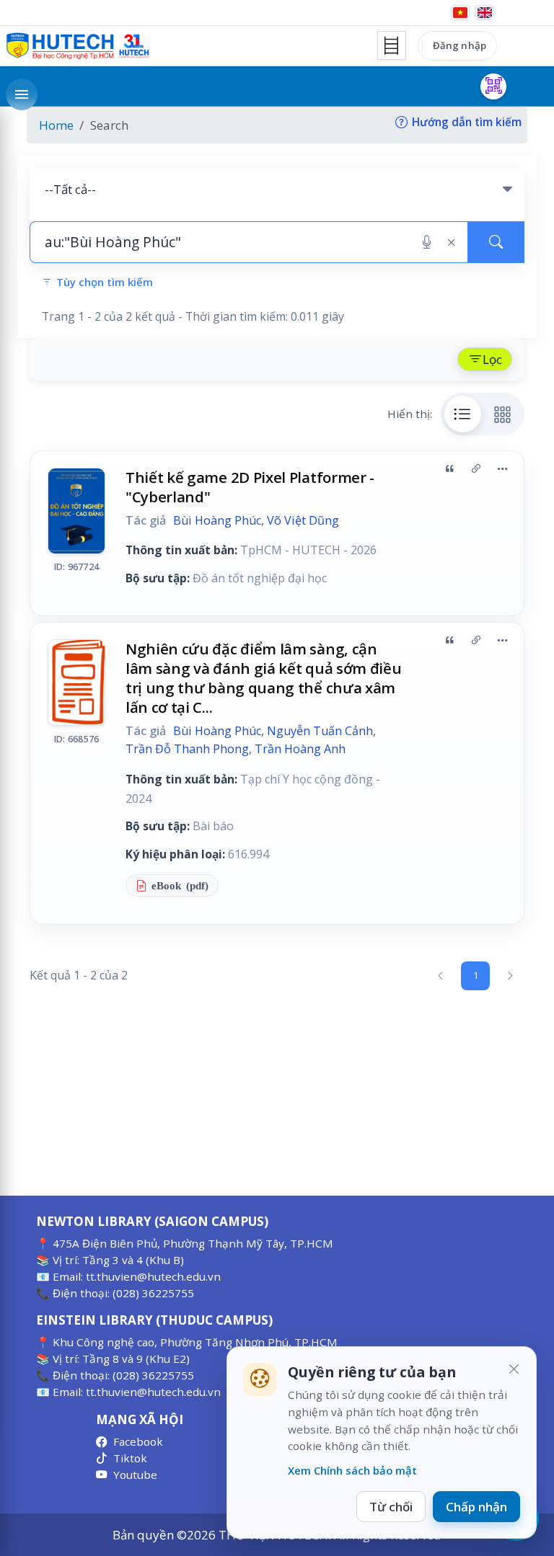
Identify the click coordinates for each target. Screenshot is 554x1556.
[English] (484, 12)
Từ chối (391, 1506)
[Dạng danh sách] (463, 414)
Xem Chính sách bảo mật (352, 1470)
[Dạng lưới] (503, 414)
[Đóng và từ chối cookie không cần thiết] (513, 1369)
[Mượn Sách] (493, 86)
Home (56, 125)
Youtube (135, 1474)
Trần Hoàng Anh (300, 749)
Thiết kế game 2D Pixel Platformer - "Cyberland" (250, 487)
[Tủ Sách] (391, 45)
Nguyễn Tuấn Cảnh (320, 731)
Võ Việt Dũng (303, 520)
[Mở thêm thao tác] (502, 469)
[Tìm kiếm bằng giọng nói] (427, 242)
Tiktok (130, 1458)
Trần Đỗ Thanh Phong (187, 749)
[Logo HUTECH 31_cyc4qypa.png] (78, 46)
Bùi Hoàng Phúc (217, 520)
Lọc (492, 359)
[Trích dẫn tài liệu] (449, 469)
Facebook (138, 1441)
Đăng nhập (459, 45)
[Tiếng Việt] (460, 12)
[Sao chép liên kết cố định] (476, 469)
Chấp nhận (476, 1506)
